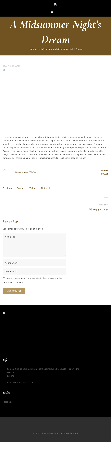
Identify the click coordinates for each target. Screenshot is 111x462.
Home (31, 49)
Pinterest (45, 188)
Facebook (7, 188)
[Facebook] (55, 427)
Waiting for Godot (98, 209)
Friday (104, 170)
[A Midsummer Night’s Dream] (55, 99)
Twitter (32, 188)
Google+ (21, 188)
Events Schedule (44, 49)
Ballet (104, 173)
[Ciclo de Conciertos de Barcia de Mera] (55, 5)
